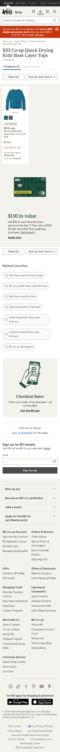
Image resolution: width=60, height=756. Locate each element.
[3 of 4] (16, 113)
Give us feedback (22, 432)
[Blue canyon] (6, 118)
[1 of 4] (13, 113)
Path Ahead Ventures (43, 610)
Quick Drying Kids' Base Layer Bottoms (24, 319)
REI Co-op (7, 41)
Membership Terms (30, 743)
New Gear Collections (15, 600)
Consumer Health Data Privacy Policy (30, 735)
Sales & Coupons (41, 573)
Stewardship (38, 647)
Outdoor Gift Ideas (14, 573)
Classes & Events (41, 600)
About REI (37, 624)
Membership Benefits (15, 550)
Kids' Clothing (21, 41)
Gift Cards (8, 578)
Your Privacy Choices (42, 726)
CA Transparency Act (41, 739)
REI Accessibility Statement (30, 747)
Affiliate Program (12, 638)
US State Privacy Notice (40, 731)
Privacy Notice (15, 731)
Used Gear (9, 605)
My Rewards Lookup (15, 541)
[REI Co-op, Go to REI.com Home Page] (7, 11)
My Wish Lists (10, 546)
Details (47, 448)
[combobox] (30, 20)
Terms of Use (14, 726)
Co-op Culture (11, 629)
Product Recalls (16, 739)
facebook (26, 686)
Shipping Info (39, 559)
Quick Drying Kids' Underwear (24, 307)
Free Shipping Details (43, 578)
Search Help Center (14, 661)
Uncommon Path (41, 605)
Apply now (14, 237)
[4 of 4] (18, 113)
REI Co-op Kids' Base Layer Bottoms (28, 285)
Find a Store (9, 666)
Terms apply (27, 232)
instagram (10, 686)
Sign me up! (30, 470)
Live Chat (8, 671)
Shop (18, 12)
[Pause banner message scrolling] (56, 29)
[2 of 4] (15, 113)
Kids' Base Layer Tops (12, 44)
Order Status (38, 536)
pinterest (34, 686)
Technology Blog (41, 642)
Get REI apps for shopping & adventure (30, 695)
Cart (47, 11)
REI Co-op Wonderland (21, 346)
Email (5, 455)
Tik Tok (18, 686)
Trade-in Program (13, 610)
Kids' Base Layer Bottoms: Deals (26, 275)
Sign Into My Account (15, 536)
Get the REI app (30, 410)
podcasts (49, 686)
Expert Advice (31, 66)
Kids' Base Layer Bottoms (22, 296)
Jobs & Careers (11, 624)
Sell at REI (8, 634)
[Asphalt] (11, 118)
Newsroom (37, 638)
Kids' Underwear (37, 41)
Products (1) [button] (12, 66)
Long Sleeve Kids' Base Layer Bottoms (24, 334)
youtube (41, 686)
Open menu (54, 11)
